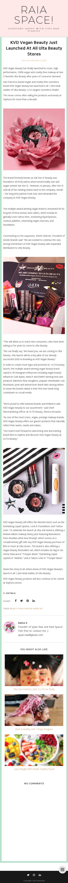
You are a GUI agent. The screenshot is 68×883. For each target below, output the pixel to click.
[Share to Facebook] (15, 600)
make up (38, 608)
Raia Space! (34, 15)
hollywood (26, 608)
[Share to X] (21, 600)
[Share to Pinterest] (27, 600)
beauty (14, 608)
